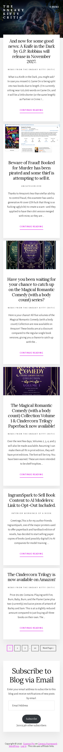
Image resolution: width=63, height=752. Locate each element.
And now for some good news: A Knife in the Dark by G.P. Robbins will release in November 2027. (31, 51)
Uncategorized (31, 186)
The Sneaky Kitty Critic (14, 11)
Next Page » (48, 649)
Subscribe (31, 719)
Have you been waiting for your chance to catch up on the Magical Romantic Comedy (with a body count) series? (31, 290)
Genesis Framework (47, 744)
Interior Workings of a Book (31, 513)
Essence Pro (29, 744)
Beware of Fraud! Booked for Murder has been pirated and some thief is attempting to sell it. (31, 170)
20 (36, 648)
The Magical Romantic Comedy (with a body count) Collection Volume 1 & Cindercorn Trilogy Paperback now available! (31, 416)
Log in (23, 746)
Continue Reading (31, 111)
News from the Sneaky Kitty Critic (31, 70)
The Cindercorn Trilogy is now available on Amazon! (31, 577)
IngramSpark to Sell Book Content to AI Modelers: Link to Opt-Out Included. (31, 500)
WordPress (14, 746)
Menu (55, 7)
